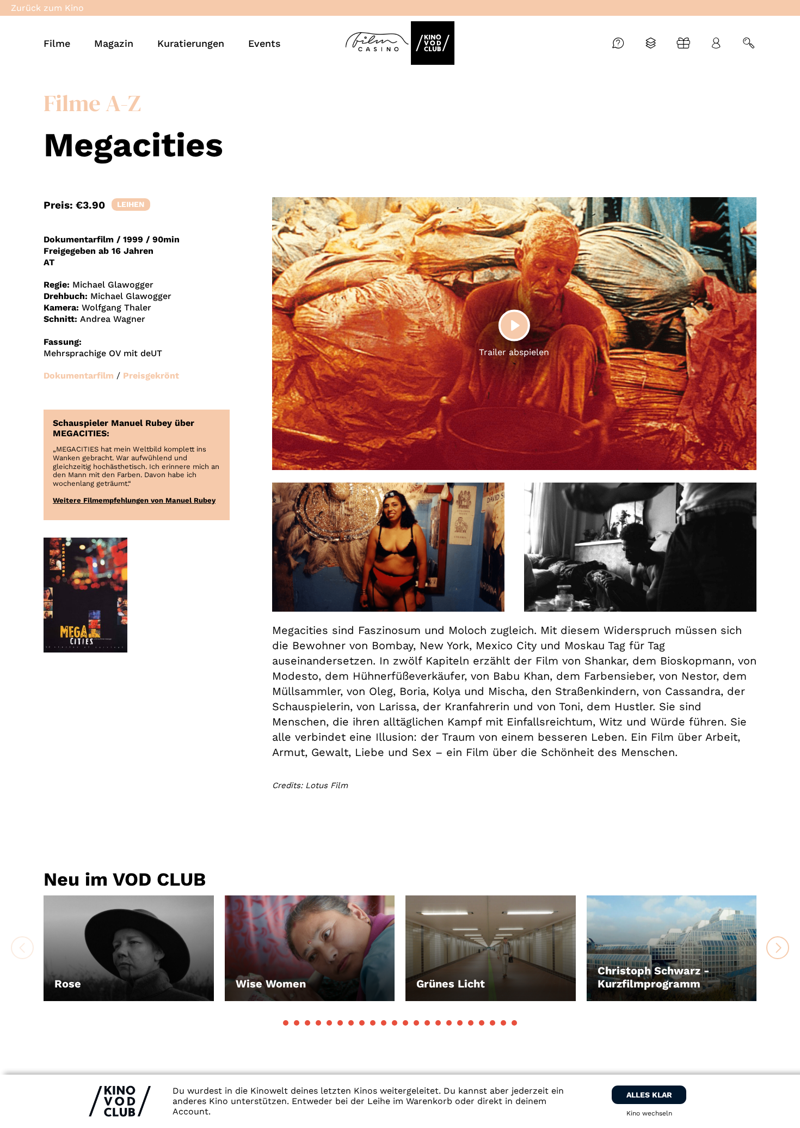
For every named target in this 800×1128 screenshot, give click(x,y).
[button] (285, 1023)
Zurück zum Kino (47, 8)
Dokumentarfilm (79, 375)
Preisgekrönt (151, 375)
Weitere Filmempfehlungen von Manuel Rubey (134, 500)
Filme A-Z (92, 103)
